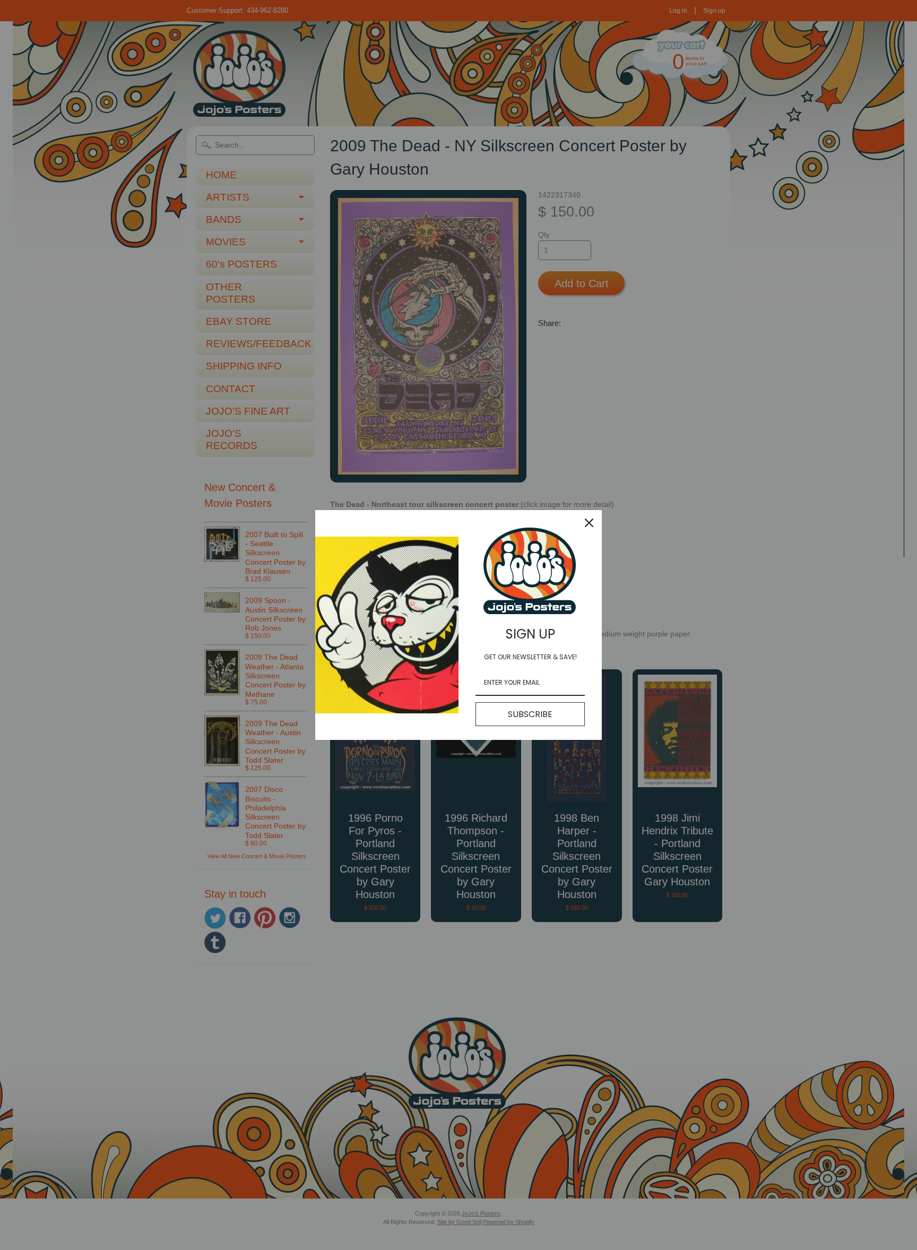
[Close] (589, 523)
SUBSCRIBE (530, 714)
